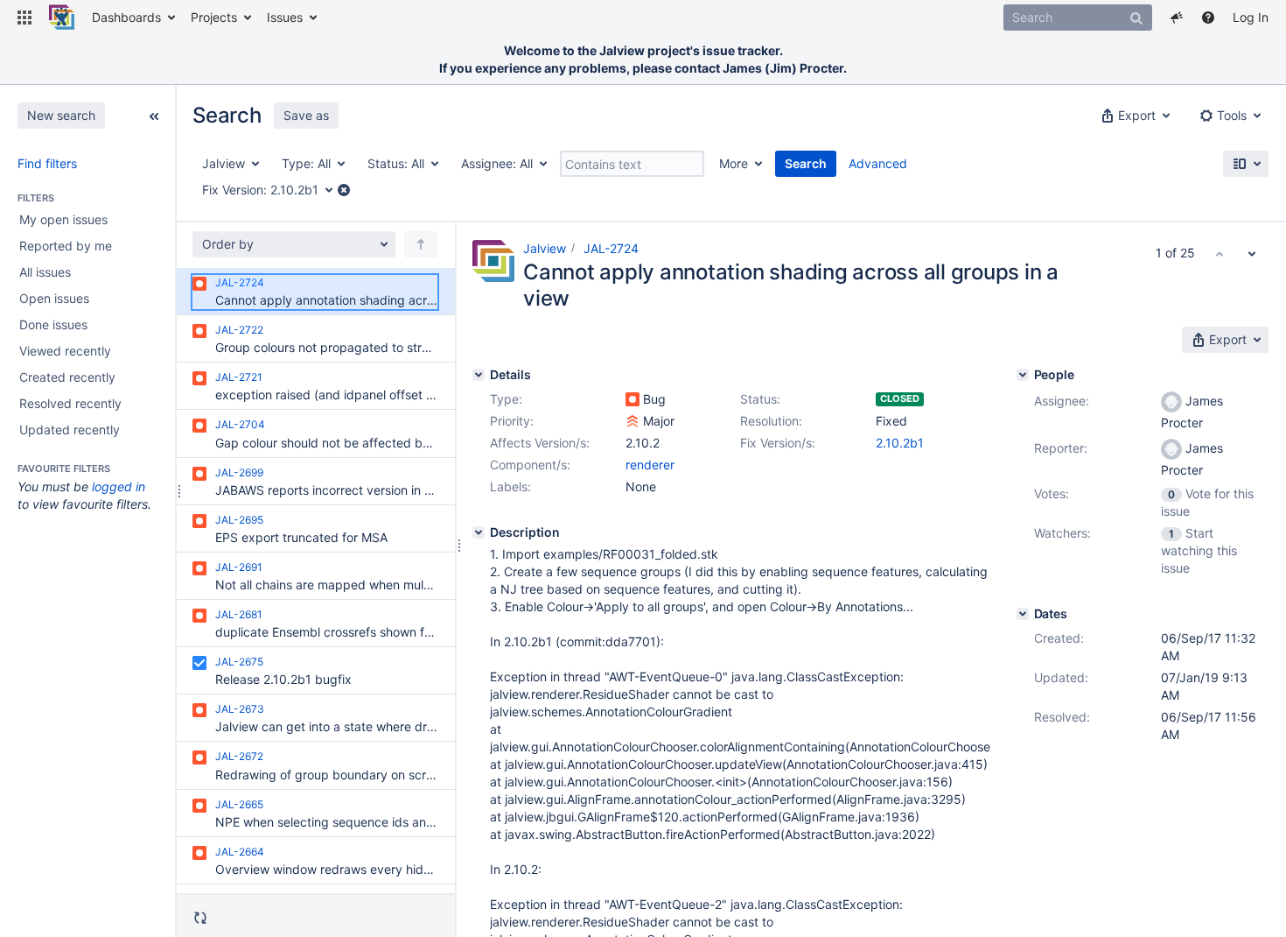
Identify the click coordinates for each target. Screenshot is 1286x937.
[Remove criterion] (344, 190)
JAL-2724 (611, 248)
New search (61, 115)
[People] (1023, 375)
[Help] (1208, 17)
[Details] (478, 375)
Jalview (544, 248)
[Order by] (420, 244)
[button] (24, 17)
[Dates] (1023, 614)
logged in (118, 486)
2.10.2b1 (900, 442)
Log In (1251, 17)
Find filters (47, 163)
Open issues (54, 298)
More (733, 163)
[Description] (478, 532)
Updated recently (69, 429)
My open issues (63, 219)
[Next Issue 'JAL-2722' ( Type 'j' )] (1252, 253)
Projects (214, 17)
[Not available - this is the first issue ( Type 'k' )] (1219, 253)
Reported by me (65, 245)
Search (806, 163)
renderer (650, 464)
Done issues (53, 324)
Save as (306, 115)
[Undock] (154, 114)
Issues (285, 17)
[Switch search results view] (1246, 164)
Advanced (878, 163)
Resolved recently (70, 403)
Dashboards (126, 17)
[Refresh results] (200, 917)
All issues (45, 271)
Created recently (67, 377)
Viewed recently (65, 350)
